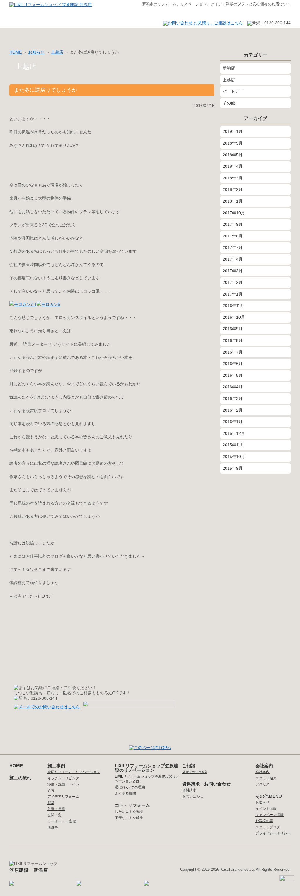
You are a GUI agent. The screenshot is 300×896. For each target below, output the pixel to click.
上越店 (57, 52)
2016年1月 (233, 421)
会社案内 (181, 36)
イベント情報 (266, 809)
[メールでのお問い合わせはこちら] (48, 707)
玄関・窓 (54, 815)
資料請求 (189, 790)
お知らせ (36, 52)
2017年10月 (234, 213)
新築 (50, 803)
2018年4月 (233, 166)
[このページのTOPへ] (150, 747)
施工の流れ (20, 777)
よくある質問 (125, 793)
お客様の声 (93, 36)
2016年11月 (233, 305)
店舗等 (52, 827)
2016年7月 (233, 352)
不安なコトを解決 (129, 818)
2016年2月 (233, 410)
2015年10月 (234, 456)
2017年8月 (233, 236)
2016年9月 (233, 328)
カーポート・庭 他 (61, 821)
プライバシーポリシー (273, 833)
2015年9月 (233, 468)
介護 (50, 790)
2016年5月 (233, 375)
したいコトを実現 (129, 812)
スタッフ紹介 (137, 36)
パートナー (233, 91)
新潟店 (229, 68)
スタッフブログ (267, 827)
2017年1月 (233, 294)
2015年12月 (234, 433)
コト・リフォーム (132, 805)
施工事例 (49, 36)
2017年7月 (233, 247)
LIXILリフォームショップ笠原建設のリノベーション (146, 768)
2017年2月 (233, 282)
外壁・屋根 (56, 809)
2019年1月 (233, 131)
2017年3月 (233, 271)
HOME (18, 36)
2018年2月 (233, 189)
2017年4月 (233, 259)
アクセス (225, 36)
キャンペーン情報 (269, 815)
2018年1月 (233, 201)
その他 (229, 103)
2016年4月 (233, 386)
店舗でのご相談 (194, 772)
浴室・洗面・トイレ (63, 784)
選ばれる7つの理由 (130, 787)
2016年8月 (233, 340)
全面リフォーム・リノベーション (73, 772)
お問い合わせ (269, 36)
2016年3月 (233, 398)
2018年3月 (233, 178)
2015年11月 (233, 444)
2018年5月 (233, 154)
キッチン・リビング (63, 778)
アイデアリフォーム (63, 797)
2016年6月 (233, 363)
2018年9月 (233, 143)
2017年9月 (233, 224)
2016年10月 (234, 317)
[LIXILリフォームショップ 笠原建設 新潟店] (50, 4)
